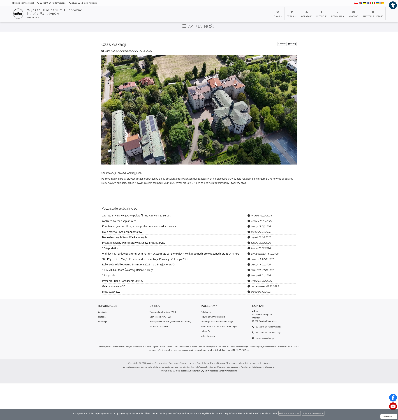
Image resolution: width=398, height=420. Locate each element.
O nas (277, 16)
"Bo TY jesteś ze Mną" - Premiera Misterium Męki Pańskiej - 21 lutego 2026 (145, 259)
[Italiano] (373, 2)
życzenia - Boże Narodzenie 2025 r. (122, 281)
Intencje (321, 16)
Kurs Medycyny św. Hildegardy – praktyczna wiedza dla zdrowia (139, 226)
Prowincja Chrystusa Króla (213, 316)
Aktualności (202, 26)
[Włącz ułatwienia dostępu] (392, 5)
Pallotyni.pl (206, 312)
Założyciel (102, 312)
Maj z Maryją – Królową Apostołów (122, 232)
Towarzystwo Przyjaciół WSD (163, 312)
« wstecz (282, 43)
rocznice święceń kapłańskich (119, 221)
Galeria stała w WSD (113, 286)
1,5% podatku (110, 248)
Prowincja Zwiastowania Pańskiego (217, 321)
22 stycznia (108, 275)
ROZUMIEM (389, 416)
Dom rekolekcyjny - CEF (160, 316)
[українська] (377, 2)
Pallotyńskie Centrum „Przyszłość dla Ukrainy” (171, 321)
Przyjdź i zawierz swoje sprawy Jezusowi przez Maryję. (133, 242)
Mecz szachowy (111, 291)
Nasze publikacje (373, 16)
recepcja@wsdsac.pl (24, 2)
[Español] (382, 2)
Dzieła (290, 16)
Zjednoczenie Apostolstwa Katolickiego (219, 326)
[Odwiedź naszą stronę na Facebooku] (393, 397)
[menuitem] (278, 13)
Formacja (102, 321)
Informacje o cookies (313, 413)
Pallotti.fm (205, 331)
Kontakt (353, 16)
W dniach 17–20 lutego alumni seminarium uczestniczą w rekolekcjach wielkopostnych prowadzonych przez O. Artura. (171, 253)
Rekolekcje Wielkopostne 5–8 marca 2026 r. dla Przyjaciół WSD (138, 264)
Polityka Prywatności (289, 413)
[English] (356, 2)
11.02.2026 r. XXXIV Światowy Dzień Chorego (127, 270)
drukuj (293, 43)
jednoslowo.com (208, 336)
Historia (102, 316)
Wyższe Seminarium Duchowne (54, 13)
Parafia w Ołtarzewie (159, 326)
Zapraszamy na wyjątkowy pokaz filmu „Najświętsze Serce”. (136, 215)
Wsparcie (306, 16)
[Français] (369, 2)
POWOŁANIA (337, 16)
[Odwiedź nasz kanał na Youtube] (393, 406)
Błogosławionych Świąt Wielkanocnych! (124, 237)
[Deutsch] (364, 2)
